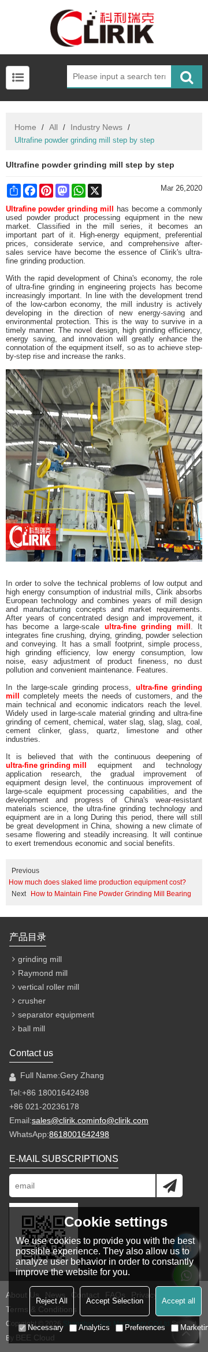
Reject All (52, 1301)
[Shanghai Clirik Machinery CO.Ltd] (104, 27)
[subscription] (170, 1185)
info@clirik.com (120, 1120)
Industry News (96, 127)
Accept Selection (114, 1301)
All (53, 127)
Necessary (46, 1327)
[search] (186, 76)
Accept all (178, 1301)
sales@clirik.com (62, 1120)
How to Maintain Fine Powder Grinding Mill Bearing (111, 894)
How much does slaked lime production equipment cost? (97, 882)
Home (25, 127)
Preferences (145, 1327)
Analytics (94, 1327)
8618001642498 (79, 1134)
